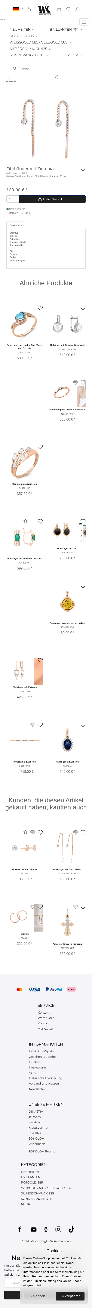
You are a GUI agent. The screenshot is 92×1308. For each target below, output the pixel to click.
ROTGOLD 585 (22, 36)
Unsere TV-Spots (41, 1051)
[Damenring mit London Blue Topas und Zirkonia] (24, 324)
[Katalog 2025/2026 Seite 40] (75, 832)
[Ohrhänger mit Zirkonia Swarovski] (67, 324)
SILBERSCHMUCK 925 (29, 49)
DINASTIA (35, 1111)
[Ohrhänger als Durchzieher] (67, 848)
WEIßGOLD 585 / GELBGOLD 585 (46, 1188)
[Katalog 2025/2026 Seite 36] (33, 907)
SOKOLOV (36, 1138)
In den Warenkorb (54, 199)
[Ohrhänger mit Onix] (61, 531)
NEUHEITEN (21, 29)
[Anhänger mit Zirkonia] (67, 740)
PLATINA (35, 1133)
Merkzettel (45, 1029)
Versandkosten (60, 1241)
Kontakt (44, 1012)
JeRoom (34, 1117)
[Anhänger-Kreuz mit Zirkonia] (67, 922)
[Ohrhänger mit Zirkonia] (46, 127)
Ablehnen (37, 1296)
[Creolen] (18, 916)
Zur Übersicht (11, 81)
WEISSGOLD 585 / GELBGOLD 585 (39, 42)
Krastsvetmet (38, 1128)
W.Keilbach (36, 1144)
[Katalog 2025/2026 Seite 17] (75, 907)
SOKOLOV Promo (41, 1151)
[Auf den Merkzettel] (83, 169)
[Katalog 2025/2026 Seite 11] (75, 382)
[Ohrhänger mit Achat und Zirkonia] (24, 537)
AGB (32, 1073)
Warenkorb (46, 1018)
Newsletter (37, 1089)
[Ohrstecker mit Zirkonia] (24, 848)
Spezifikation (16, 225)
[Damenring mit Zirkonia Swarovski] (61, 392)
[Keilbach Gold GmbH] (44, 9)
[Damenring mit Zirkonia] (24, 462)
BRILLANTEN (61, 29)
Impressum (37, 1067)
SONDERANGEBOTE (28, 55)
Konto (42, 1023)
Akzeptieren (71, 1296)
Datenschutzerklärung (45, 1078)
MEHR (73, 55)
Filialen (34, 1062)
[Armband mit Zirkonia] (24, 740)
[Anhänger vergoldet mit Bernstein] (67, 601)
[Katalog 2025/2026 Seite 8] (33, 725)
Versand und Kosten (44, 1083)
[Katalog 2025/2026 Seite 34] (33, 832)
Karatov (34, 1122)
